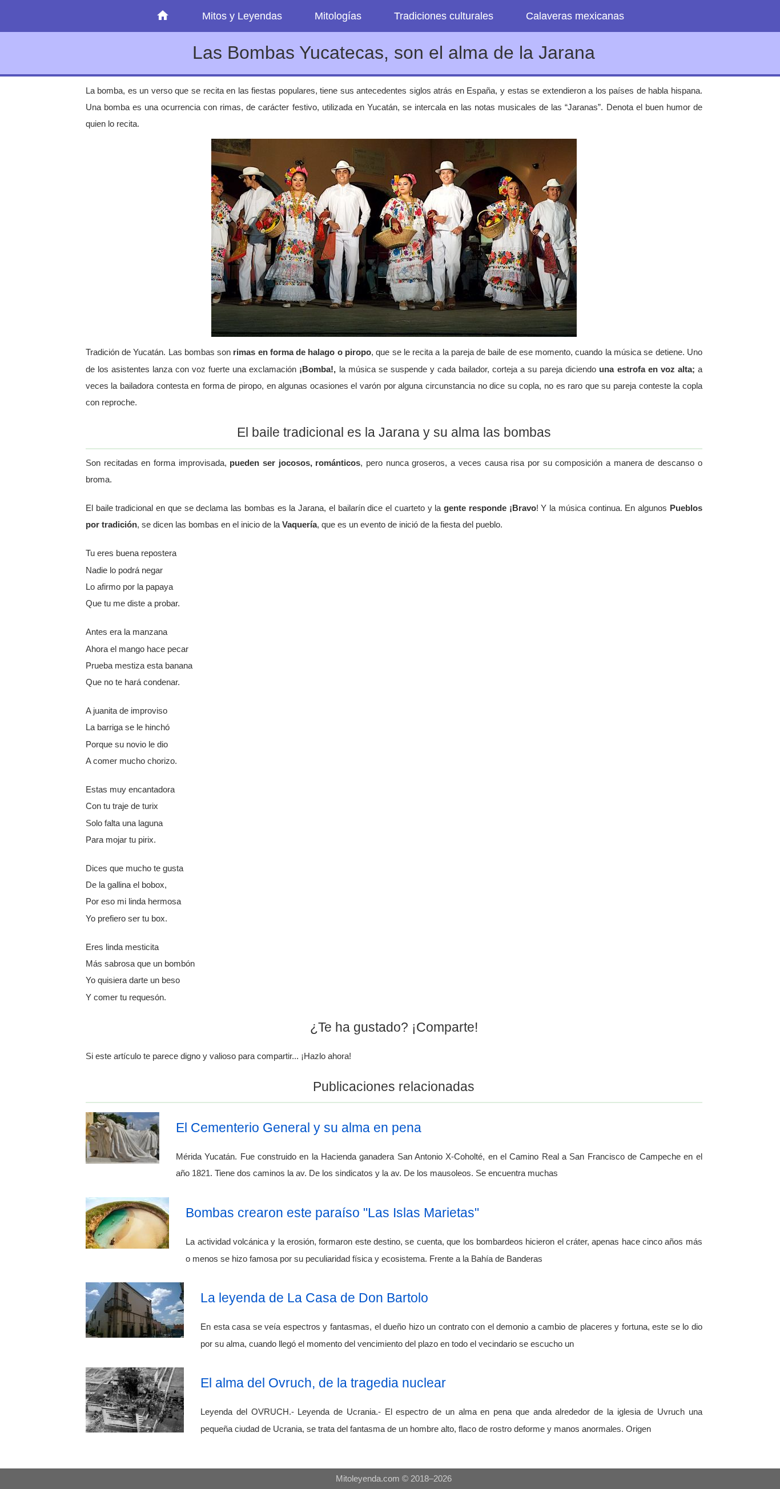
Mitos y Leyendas (242, 16)
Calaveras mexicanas (575, 16)
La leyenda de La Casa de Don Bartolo (314, 1297)
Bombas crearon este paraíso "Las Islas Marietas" (332, 1212)
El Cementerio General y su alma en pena (298, 1127)
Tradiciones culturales (443, 16)
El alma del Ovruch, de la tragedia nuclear (323, 1382)
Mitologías (338, 16)
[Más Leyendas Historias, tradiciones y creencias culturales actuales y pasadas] (163, 16)
